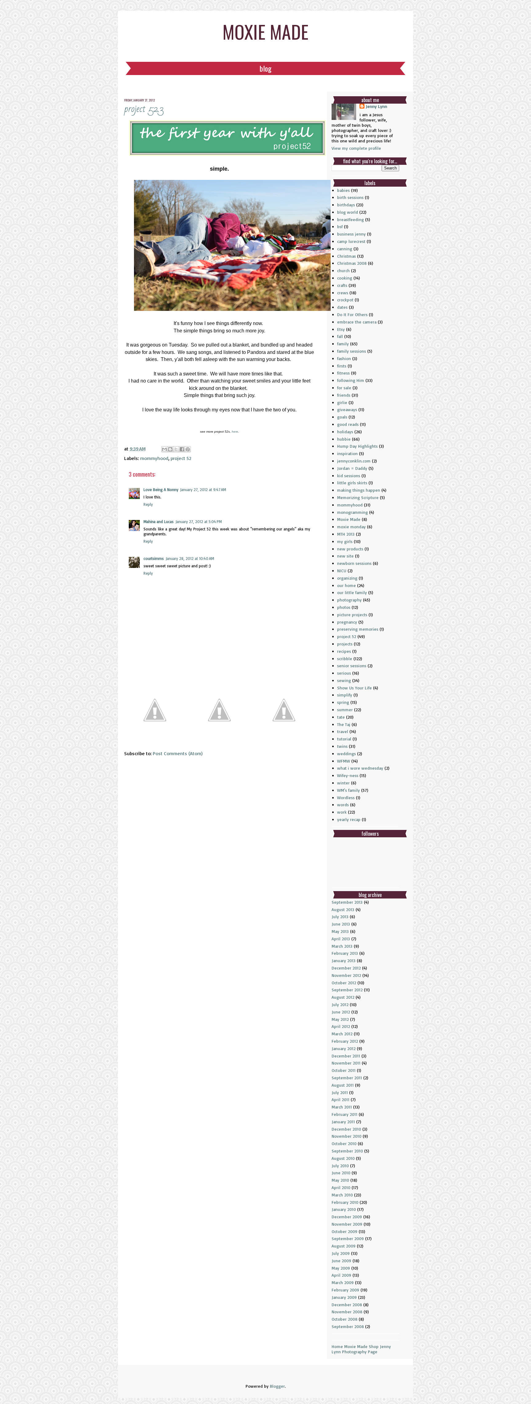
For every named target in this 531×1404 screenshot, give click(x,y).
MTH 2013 (346, 534)
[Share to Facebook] (182, 449)
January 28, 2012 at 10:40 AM (190, 558)
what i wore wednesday (360, 768)
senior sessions (351, 665)
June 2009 (341, 1260)
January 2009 (344, 1297)
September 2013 (347, 902)
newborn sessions (354, 563)
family (343, 343)
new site (345, 555)
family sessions (351, 351)
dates (342, 307)
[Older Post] (284, 738)
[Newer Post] (155, 738)
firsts (341, 365)
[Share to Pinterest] (188, 449)
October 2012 (344, 982)
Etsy (341, 329)
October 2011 (344, 1070)
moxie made (265, 31)
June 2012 (341, 1011)
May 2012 (340, 1019)
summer (345, 709)
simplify (344, 694)
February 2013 (345, 953)
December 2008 (347, 1304)
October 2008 (344, 1319)
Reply (148, 504)
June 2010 (341, 1172)
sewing (344, 680)
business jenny (351, 233)
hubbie (344, 439)
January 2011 (343, 1121)
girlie (342, 402)
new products (350, 548)
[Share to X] (176, 449)
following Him (350, 380)
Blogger (277, 1386)
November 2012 (346, 975)
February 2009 (345, 1289)
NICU (341, 570)
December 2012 (346, 967)
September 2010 (347, 1150)
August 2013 (343, 909)
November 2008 (347, 1311)
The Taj (343, 724)
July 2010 (340, 1165)
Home (337, 1346)
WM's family (348, 790)
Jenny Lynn (376, 106)
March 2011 (342, 1106)
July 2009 (341, 1253)
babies (343, 190)
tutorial (344, 738)
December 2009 (347, 1216)
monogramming (352, 512)
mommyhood (154, 458)
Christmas (346, 256)
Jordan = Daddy (352, 468)
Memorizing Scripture (358, 497)
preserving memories (357, 629)
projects (344, 643)
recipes (344, 651)
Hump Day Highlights (357, 446)
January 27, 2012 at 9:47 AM (203, 489)
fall (340, 336)
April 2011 (340, 1099)
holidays (345, 431)
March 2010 (342, 1194)
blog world (347, 212)
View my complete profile (356, 148)
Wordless (346, 797)
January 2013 (344, 960)
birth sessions (350, 197)
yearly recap (348, 819)
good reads (348, 424)
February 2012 (345, 1041)
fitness (343, 372)
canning (344, 248)
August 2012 (343, 997)
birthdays (346, 204)
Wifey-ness (347, 775)
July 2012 (340, 1004)
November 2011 (346, 1062)
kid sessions (348, 475)
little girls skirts (352, 482)
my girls (344, 541)
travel (342, 731)
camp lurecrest (351, 241)
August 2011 (343, 1085)
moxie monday (351, 526)
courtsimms (154, 558)
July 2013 (340, 916)
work (342, 812)
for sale (344, 387)
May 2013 (340, 931)
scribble (344, 658)
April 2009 (341, 1275)
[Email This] (164, 449)
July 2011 (340, 1092)
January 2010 (344, 1209)
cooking (344, 277)
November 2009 (347, 1224)
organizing (347, 578)
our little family (352, 592)
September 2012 (347, 989)
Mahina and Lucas (159, 521)
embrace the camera (356, 321)
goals (342, 416)
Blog (265, 68)
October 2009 (344, 1231)
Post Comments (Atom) (178, 753)
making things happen (358, 490)
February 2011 (344, 1114)
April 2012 (341, 1026)
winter (343, 782)
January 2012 (344, 1048)
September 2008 (348, 1326)
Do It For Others (352, 314)
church (343, 270)
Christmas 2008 (352, 263)
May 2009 (341, 1268)
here (235, 431)
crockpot (345, 299)
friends (343, 395)
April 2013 (341, 938)
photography (349, 599)
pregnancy (347, 622)
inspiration (347, 453)
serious (344, 673)
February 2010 (345, 1202)
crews (342, 292)
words (343, 804)
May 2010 (340, 1180)
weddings (346, 753)
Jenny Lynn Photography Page (361, 1349)
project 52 (181, 458)
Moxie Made (348, 519)
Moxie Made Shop (361, 1346)
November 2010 (346, 1136)
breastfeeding (350, 219)
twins (342, 746)
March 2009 (343, 1282)
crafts (342, 285)
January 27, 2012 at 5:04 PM (198, 521)
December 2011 (346, 1055)
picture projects (352, 614)
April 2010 (341, 1187)
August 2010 (343, 1158)
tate (341, 717)
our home (346, 585)
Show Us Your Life (354, 687)
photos (343, 607)
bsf (340, 226)
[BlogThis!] (170, 449)
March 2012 (342, 1033)
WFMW (343, 760)
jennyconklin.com (354, 460)
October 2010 (344, 1143)
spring (343, 702)
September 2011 (347, 1077)
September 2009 (348, 1238)
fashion (344, 358)
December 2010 (346, 1129)
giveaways (347, 409)
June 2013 (341, 923)
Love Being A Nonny (161, 489)
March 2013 (342, 946)
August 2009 (344, 1245)
